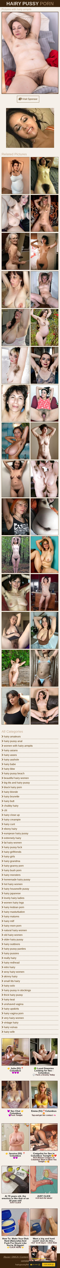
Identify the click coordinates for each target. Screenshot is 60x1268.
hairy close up (11, 815)
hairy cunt (9, 824)
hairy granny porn (13, 865)
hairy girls (9, 856)
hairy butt (8, 801)
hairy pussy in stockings (17, 990)
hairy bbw (9, 768)
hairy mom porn (12, 925)
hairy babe (9, 764)
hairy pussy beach (13, 773)
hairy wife (9, 1031)
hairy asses (10, 755)
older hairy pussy (13, 939)
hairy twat (9, 999)
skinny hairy (10, 976)
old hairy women (13, 935)
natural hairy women (15, 930)
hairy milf (8, 921)
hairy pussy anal (12, 741)
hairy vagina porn (13, 1013)
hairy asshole (11, 759)
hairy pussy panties (14, 948)
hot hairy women (13, 884)
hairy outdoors (11, 944)
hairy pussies (11, 953)
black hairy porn (12, 787)
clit (5, 810)
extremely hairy (12, 838)
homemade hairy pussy (16, 879)
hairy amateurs (12, 736)
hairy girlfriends (12, 852)
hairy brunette (11, 796)
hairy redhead (11, 962)
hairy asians (10, 750)
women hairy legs (13, 902)
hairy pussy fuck (12, 847)
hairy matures (11, 916)
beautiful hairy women (16, 778)
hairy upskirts (11, 1008)
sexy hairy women (13, 971)
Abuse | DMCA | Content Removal (21, 1257)
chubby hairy (10, 805)
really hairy (9, 958)
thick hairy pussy (13, 995)
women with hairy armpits (18, 745)
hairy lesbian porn (13, 907)
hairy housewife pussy (16, 888)
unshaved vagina (13, 1004)
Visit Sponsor (29, 99)
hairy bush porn (12, 870)
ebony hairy (10, 828)
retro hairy (9, 967)
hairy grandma (11, 861)
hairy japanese (12, 893)
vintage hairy (10, 1022)
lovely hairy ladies (13, 898)
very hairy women (13, 1018)
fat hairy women (12, 842)
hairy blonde (10, 792)
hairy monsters (11, 875)
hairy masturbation (14, 912)
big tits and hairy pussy (16, 782)
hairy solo (9, 985)
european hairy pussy (15, 833)
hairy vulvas (10, 1027)
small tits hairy (11, 981)
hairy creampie (12, 819)
